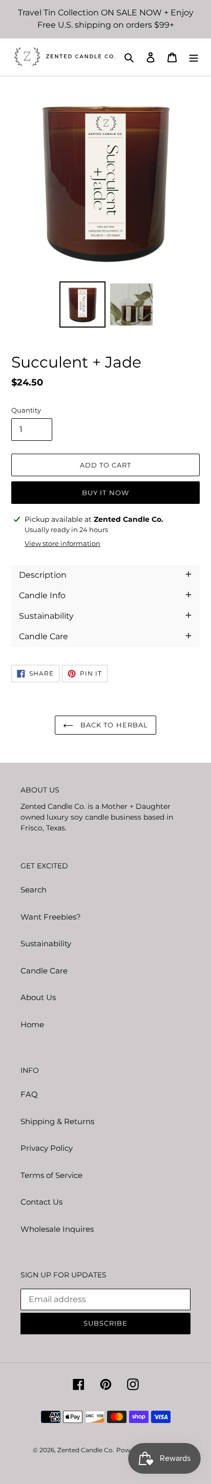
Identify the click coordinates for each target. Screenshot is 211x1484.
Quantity (26, 410)
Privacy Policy (46, 1148)
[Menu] (193, 57)
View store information (62, 543)
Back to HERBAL (113, 725)
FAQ (29, 1094)
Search (33, 890)
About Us (38, 997)
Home (32, 1024)
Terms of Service (51, 1175)
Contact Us (41, 1202)
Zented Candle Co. (85, 1450)
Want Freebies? (50, 917)
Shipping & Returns (57, 1121)
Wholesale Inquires (57, 1229)
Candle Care (44, 970)
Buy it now (105, 493)
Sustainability (45, 943)
